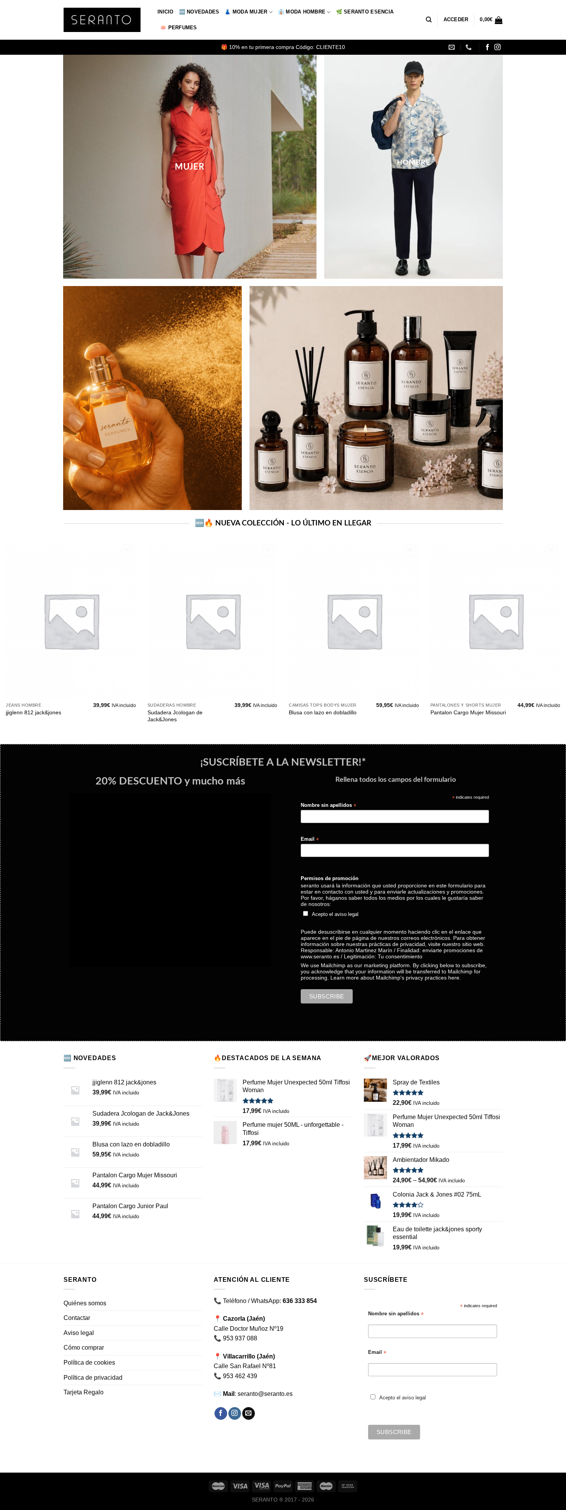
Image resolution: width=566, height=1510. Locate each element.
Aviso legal (79, 1333)
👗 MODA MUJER (245, 12)
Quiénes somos (85, 1303)
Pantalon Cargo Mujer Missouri (468, 712)
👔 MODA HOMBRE (301, 12)
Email (310, 839)
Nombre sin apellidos (328, 805)
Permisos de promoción (329, 878)
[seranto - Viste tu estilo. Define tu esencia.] (105, 20)
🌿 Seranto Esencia (365, 12)
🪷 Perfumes (178, 27)
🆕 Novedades (199, 12)
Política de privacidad (93, 1377)
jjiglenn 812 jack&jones (33, 712)
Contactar (77, 1318)
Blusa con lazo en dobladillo (323, 712)
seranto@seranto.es (265, 1393)
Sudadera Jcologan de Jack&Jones (175, 716)
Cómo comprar (84, 1347)
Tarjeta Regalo (84, 1392)
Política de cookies (89, 1362)
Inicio (165, 12)
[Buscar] (429, 19)
